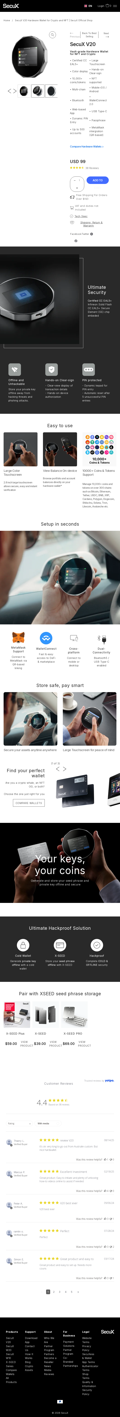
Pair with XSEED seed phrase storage (60, 993)
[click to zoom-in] (52, 34)
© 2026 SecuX (60, 1413)
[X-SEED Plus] (17, 1014)
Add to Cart (97, 181)
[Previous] (9, 84)
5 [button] (71, 1291)
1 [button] (48, 1291)
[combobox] (88, 6)
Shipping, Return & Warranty (91, 224)
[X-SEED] (45, 1014)
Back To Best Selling (89, 35)
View (25, 1043)
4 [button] (66, 1291)
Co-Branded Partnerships (70, 1361)
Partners (49, 1354)
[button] (105, 1159)
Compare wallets (29, 803)
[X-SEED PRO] (74, 1014)
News (47, 1366)
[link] (84, 168)
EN (90, 5)
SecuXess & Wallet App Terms (88, 1358)
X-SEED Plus (15, 1033)
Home (7, 20)
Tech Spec (81, 216)
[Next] (15, 84)
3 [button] (59, 1291)
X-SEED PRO (73, 1033)
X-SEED (40, 1033)
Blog (27, 1362)
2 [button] (54, 1291)
